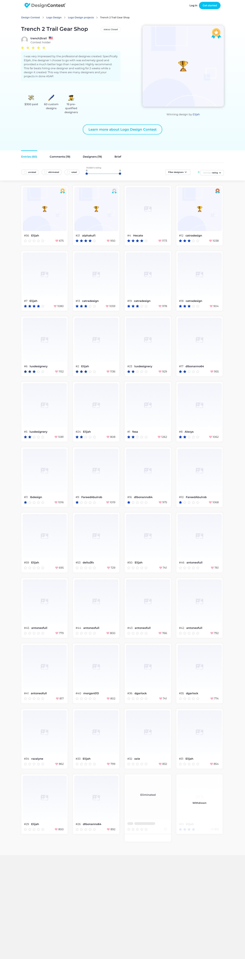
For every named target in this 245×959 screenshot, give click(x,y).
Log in (193, 5)
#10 (181, 497)
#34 (27, 758)
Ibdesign (36, 497)
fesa (135, 431)
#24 (79, 431)
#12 (181, 235)
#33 (78, 758)
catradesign (194, 235)
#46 (182, 562)
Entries (29, 156)
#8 (181, 431)
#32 (130, 758)
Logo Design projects (81, 17)
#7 (26, 301)
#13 (78, 301)
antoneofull (194, 562)
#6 (26, 366)
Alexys (189, 431)
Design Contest (30, 17)
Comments (60, 156)
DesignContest (45, 5)
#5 (26, 431)
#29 (27, 824)
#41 (26, 693)
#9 (78, 497)
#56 (27, 235)
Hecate (138, 235)
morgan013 (91, 693)
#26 (78, 824)
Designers (92, 156)
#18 (181, 301)
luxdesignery (39, 366)
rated (74, 172)
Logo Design (54, 17)
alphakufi (89, 235)
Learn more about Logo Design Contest (122, 129)
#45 (27, 628)
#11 (26, 497)
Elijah (196, 114)
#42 (182, 628)
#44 (79, 628)
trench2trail (38, 38)
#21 (78, 235)
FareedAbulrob (91, 497)
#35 (181, 693)
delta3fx (88, 562)
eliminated (53, 172)
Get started (210, 5)
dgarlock (140, 693)
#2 (78, 366)
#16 (129, 497)
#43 (130, 628)
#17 (181, 366)
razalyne (37, 758)
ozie (137, 758)
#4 (129, 235)
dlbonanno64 (195, 366)
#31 (181, 758)
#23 (130, 366)
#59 (27, 562)
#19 (129, 301)
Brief (117, 156)
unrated (32, 172)
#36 (130, 693)
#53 (78, 562)
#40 (79, 693)
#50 (130, 562)
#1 (129, 431)
